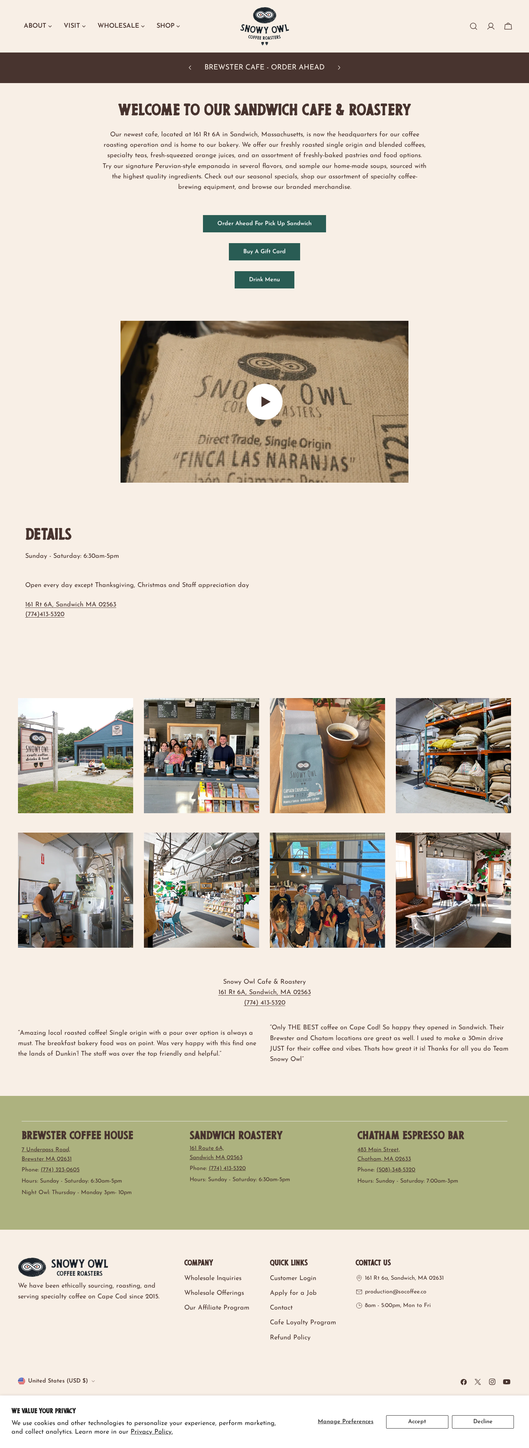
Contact (281, 1308)
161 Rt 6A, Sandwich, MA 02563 (264, 992)
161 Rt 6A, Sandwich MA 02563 (70, 605)
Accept (417, 1422)
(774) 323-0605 (60, 1170)
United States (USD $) (58, 1381)
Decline (483, 1422)
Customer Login (293, 1278)
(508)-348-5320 (395, 1170)
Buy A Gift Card (264, 252)
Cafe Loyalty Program (303, 1323)
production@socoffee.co (395, 1292)
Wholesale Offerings (214, 1293)
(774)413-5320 (44, 614)
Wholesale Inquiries (212, 1278)
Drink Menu (264, 280)
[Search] (473, 26)
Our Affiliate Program (216, 1308)
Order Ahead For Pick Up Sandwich (264, 224)
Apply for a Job (293, 1293)
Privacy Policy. (152, 1432)
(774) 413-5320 (264, 1003)
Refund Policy (290, 1338)
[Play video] (264, 402)
